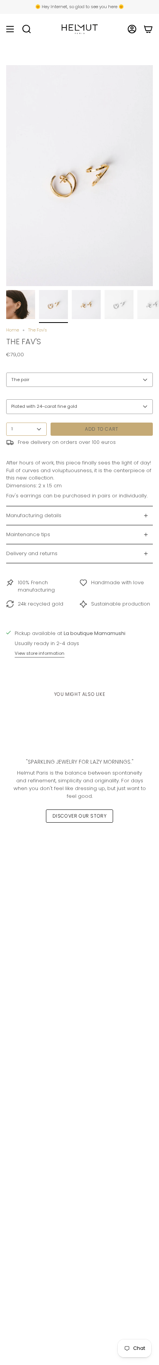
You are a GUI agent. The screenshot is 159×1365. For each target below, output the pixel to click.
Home (12, 330)
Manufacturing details (33, 515)
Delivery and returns (32, 553)
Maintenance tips (28, 534)
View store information (39, 653)
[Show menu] (10, 29)
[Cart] (148, 29)
